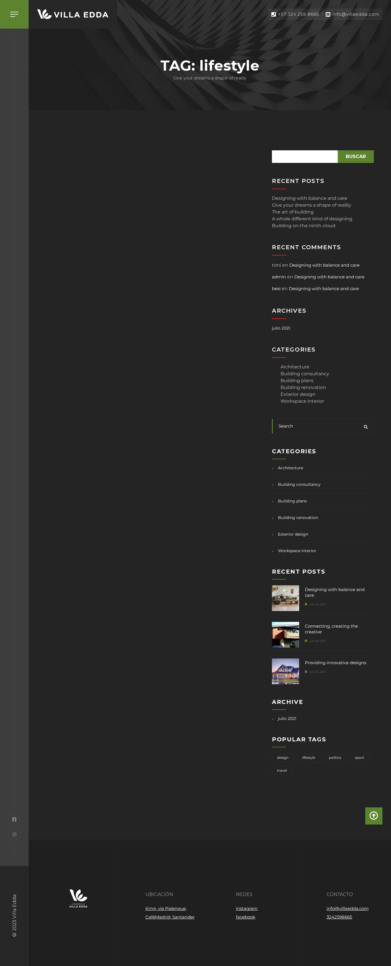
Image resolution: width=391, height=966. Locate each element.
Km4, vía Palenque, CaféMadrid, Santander (170, 913)
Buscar (356, 156)
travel (282, 770)
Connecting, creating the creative (331, 628)
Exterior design (298, 394)
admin (279, 277)
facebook (245, 917)
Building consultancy (305, 373)
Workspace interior (302, 401)
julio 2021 (281, 328)
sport (359, 757)
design (283, 757)
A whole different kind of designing (312, 218)
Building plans (297, 380)
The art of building (293, 212)
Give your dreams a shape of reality (311, 205)
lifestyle (308, 757)
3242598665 (339, 917)
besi (276, 288)
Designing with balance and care (309, 198)
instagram (247, 908)
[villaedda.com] (73, 14)
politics (335, 757)
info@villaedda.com (348, 908)
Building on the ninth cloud (303, 225)
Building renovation (303, 387)
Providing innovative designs (335, 662)
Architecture (295, 367)
